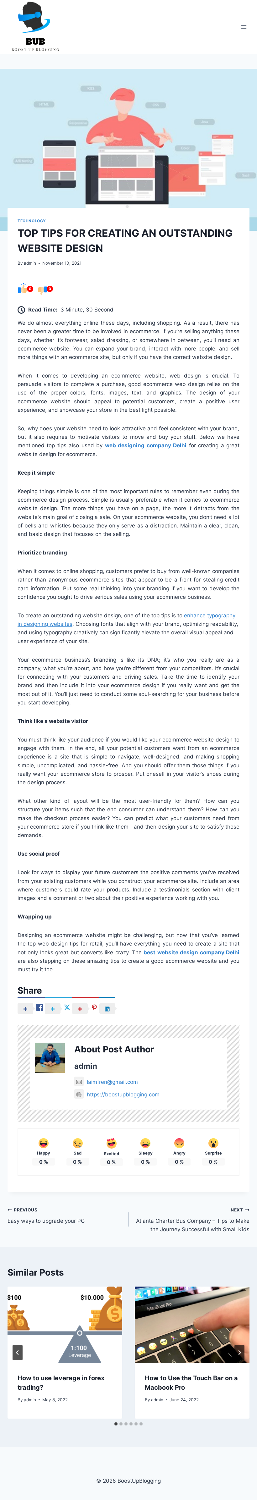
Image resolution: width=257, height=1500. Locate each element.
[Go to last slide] (18, 1352)
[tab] (116, 1424)
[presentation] (65, 1325)
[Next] (239, 1352)
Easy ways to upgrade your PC (46, 1215)
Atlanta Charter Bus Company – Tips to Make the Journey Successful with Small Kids (192, 1220)
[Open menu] (243, 27)
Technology (32, 220)
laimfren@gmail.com (112, 1082)
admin (30, 263)
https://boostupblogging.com (123, 1094)
